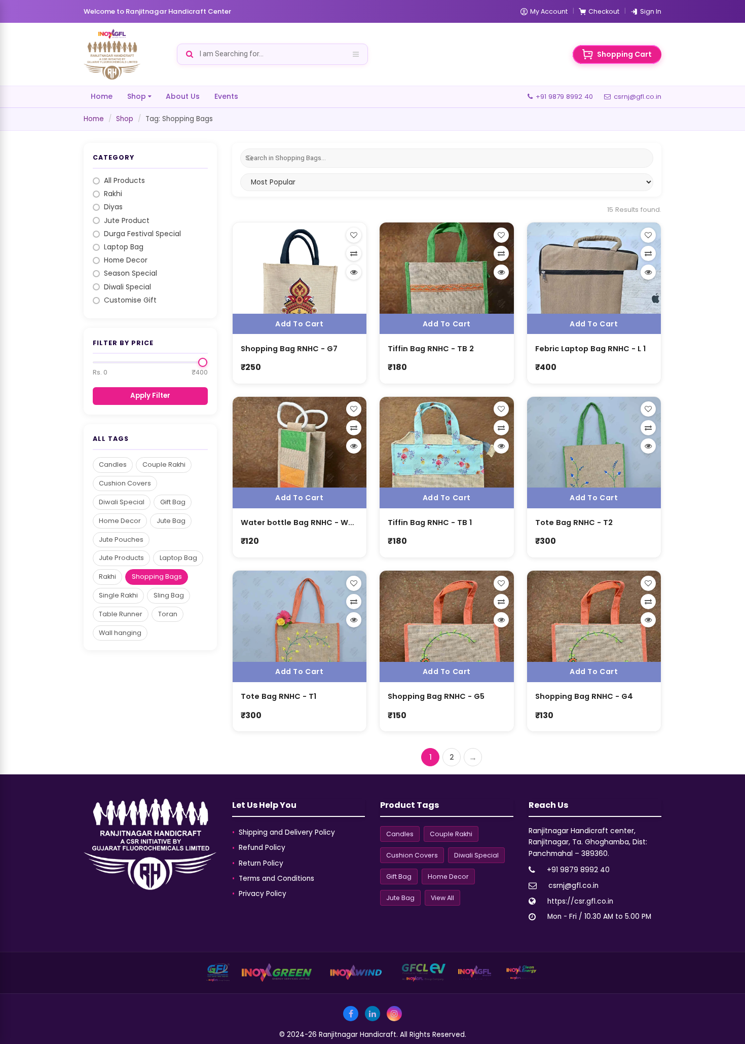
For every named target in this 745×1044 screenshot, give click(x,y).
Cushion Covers (125, 483)
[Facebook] (350, 1013)
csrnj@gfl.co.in (637, 96)
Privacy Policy (262, 894)
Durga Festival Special (142, 234)
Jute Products (121, 557)
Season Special (130, 273)
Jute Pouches (121, 539)
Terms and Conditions (276, 878)
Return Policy (261, 863)
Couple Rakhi (163, 464)
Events (226, 96)
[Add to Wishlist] (353, 235)
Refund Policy (262, 847)
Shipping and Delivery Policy (287, 832)
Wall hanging (120, 632)
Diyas (113, 207)
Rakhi (113, 194)
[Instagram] (394, 1013)
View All (442, 897)
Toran (167, 614)
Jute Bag (171, 520)
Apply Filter (150, 395)
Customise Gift (130, 300)
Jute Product (127, 221)
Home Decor (125, 260)
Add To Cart (299, 324)
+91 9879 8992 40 (564, 96)
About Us (183, 96)
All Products (124, 180)
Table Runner (120, 614)
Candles (113, 464)
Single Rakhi (118, 595)
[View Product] (353, 272)
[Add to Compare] (353, 253)
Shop (136, 96)
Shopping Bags (157, 576)
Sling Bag (169, 595)
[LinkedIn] (372, 1013)
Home (102, 96)
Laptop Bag (123, 247)
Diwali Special (127, 287)
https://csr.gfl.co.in (580, 901)
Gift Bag (172, 502)
